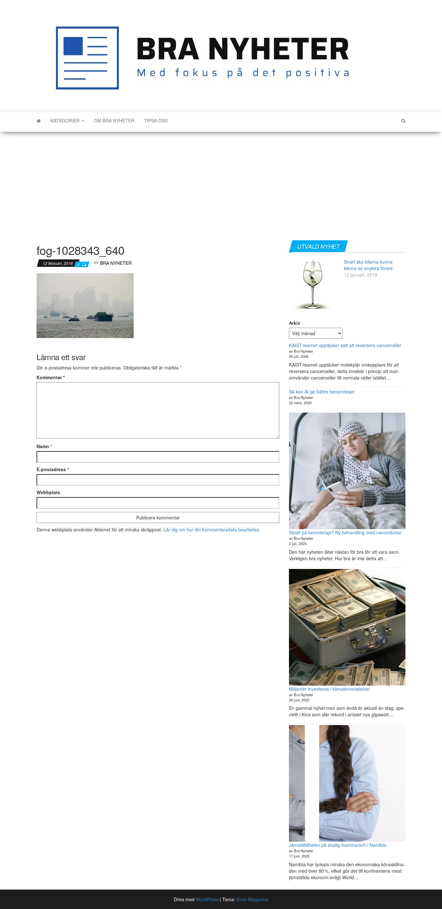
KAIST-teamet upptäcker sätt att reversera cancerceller (345, 345)
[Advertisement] (221, 183)
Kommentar (51, 377)
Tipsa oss (156, 120)
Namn (44, 446)
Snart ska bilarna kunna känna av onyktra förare (368, 264)
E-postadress (53, 469)
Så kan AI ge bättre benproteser (322, 391)
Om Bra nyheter (114, 120)
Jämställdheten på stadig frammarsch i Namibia (337, 845)
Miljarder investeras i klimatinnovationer (329, 689)
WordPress (207, 899)
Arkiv (294, 323)
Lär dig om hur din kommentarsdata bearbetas (211, 529)
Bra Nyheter (116, 263)
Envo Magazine (252, 899)
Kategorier (65, 120)
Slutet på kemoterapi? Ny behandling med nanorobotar (345, 532)
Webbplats (48, 492)
